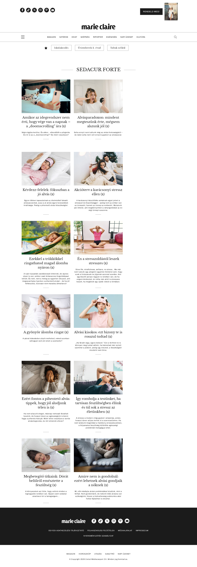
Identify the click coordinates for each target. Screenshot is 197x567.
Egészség (111, 37)
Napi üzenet (126, 37)
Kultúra (141, 37)
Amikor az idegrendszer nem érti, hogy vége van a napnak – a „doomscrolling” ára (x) (46, 122)
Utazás (98, 554)
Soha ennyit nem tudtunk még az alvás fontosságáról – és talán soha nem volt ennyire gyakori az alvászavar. (98, 133)
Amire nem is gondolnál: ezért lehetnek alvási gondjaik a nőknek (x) (98, 480)
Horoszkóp (85, 554)
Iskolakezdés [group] (61, 48)
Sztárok (63, 37)
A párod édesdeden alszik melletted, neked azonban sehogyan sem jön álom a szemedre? (46, 339)
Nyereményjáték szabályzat (98, 536)
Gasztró (109, 554)
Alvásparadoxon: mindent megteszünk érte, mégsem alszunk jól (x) (98, 122)
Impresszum (142, 531)
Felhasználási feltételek (101, 531)
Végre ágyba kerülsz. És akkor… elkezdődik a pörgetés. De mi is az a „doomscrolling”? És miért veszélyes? (46, 133)
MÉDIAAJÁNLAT (125, 531)
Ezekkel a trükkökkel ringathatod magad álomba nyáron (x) (46, 263)
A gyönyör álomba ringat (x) (46, 332)
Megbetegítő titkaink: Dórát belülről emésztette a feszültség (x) (46, 480)
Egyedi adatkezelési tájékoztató (66, 531)
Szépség (85, 37)
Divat (74, 37)
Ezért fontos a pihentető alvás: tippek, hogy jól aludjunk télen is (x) (46, 403)
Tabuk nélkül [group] (117, 48)
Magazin (51, 37)
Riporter (98, 37)
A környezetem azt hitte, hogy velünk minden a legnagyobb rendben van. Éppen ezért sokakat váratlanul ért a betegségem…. (46, 493)
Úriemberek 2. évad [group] (89, 48)
